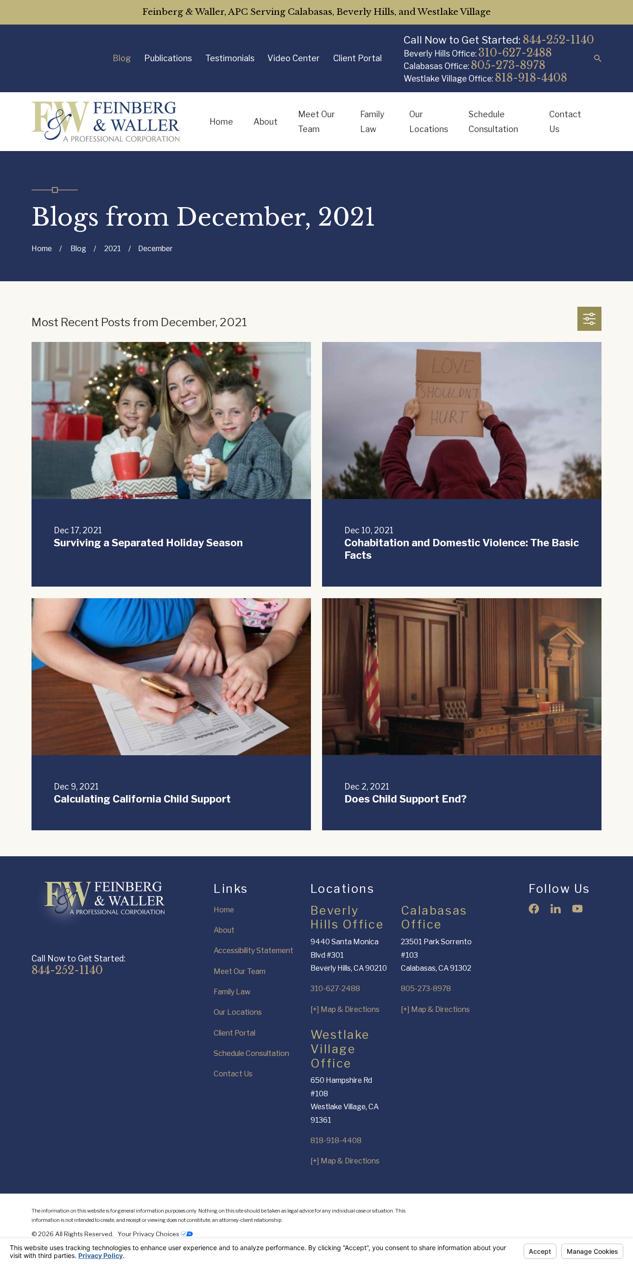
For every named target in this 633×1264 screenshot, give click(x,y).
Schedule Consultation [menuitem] (493, 121)
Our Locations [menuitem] (428, 121)
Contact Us (233, 1073)
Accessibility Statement (253, 950)
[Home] (105, 121)
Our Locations (238, 1012)
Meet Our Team (240, 971)
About (224, 930)
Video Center (293, 58)
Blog (122, 58)
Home (224, 909)
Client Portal (357, 58)
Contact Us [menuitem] (565, 121)
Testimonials (229, 58)
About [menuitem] (265, 121)
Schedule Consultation (251, 1053)
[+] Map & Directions (345, 1009)
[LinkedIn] (556, 909)
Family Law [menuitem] (372, 121)
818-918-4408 (531, 77)
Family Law (232, 991)
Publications (168, 58)
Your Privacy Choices (149, 1234)
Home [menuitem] (221, 121)
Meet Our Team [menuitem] (316, 121)
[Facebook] (534, 909)
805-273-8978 (508, 65)
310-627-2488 (515, 52)
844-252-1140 (558, 39)
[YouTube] (577, 909)
